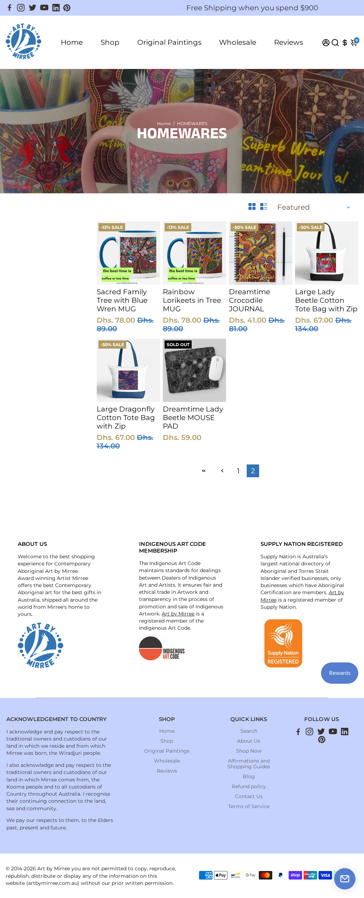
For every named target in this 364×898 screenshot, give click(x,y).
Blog (249, 776)
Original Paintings (169, 42)
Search (248, 731)
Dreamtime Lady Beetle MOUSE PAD (193, 417)
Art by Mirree (178, 614)
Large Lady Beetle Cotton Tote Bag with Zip (326, 300)
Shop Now (249, 751)
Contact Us (249, 796)
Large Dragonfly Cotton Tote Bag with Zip (126, 417)
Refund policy (249, 786)
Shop (110, 42)
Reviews (288, 42)
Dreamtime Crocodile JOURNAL (249, 300)
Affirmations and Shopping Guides (249, 763)
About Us (248, 741)
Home (72, 42)
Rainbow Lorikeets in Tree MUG (192, 300)
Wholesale (237, 42)
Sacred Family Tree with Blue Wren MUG (122, 300)
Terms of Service (248, 806)
